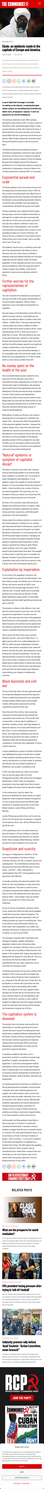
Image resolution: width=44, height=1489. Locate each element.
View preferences (22, 1478)
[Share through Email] (29, 81)
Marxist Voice (13, 1226)
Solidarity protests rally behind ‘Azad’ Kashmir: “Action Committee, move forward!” (21, 1346)
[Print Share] (34, 81)
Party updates (14, 1338)
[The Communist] (15, 5)
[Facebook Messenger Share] (24, 81)
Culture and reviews (7, 1282)
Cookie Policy (17, 1483)
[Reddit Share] (14, 81)
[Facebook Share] (4, 81)
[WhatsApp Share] (19, 81)
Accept (22, 1466)
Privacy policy (25, 1483)
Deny (22, 1472)
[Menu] (39, 3)
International (18, 54)
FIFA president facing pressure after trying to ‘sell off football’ (21, 1288)
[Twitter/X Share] (9, 81)
